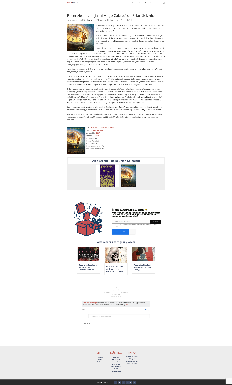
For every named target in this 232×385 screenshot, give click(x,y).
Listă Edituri (116, 362)
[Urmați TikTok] (130, 382)
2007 (98, 133)
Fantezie (102, 20)
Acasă (128, 3)
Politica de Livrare (132, 361)
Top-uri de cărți (116, 366)
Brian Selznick (97, 130)
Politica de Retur (132, 363)
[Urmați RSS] (134, 382)
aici (127, 305)
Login (148, 310)
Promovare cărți (116, 371)
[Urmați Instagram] (123, 382)
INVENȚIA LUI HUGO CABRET (102, 128)
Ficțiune (110, 20)
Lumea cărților (136, 3)
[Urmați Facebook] (115, 382)
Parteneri (100, 362)
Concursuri (158, 3)
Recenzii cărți (126, 20)
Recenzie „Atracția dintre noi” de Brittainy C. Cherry (114, 268)
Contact (100, 357)
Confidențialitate (131, 359)
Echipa (100, 359)
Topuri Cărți (149, 3)
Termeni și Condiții (132, 356)
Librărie (116, 369)
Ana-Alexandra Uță (77, 20)
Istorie (117, 20)
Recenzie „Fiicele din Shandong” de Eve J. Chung (143, 267)
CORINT (96, 136)
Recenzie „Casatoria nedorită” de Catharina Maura (88, 267)
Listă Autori (116, 364)
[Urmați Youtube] (127, 382)
